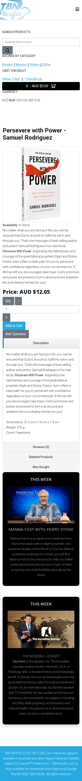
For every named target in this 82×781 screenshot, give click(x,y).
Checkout (33, 79)
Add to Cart (14, 326)
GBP (31, 100)
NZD (5, 100)
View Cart (10, 79)
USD (19, 100)
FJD (25, 100)
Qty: (8, 301)
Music (21, 64)
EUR (37, 100)
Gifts (46, 64)
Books (7, 64)
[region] (41, 343)
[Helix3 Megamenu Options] (77, 9)
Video (34, 64)
